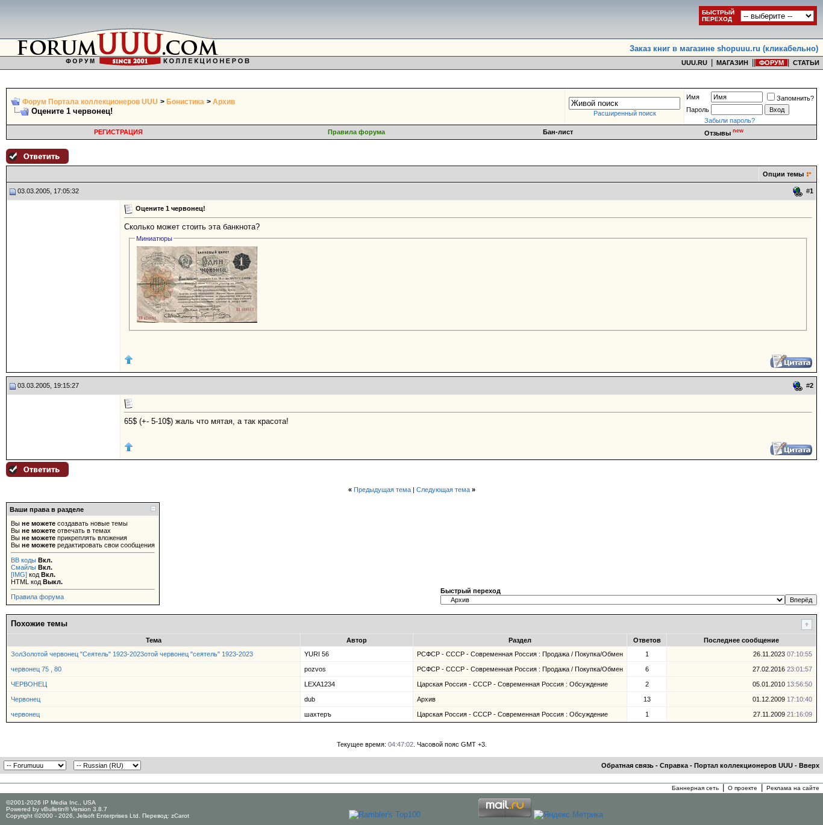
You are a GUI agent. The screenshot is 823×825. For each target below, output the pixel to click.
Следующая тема (443, 489)
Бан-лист (558, 131)
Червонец (25, 699)
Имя (692, 97)
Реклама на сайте (793, 788)
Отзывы (723, 133)
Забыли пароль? (729, 120)
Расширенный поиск (624, 113)
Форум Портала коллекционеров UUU (90, 102)
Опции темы (783, 174)
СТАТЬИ (806, 62)
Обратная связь (627, 765)
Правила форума (356, 131)
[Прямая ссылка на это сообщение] (798, 191)
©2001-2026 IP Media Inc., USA (51, 802)
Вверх (809, 765)
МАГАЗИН (732, 62)
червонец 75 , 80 (36, 669)
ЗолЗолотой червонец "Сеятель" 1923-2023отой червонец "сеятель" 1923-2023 (132, 654)
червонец (25, 714)
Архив (224, 102)
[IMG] (19, 574)
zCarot (180, 815)
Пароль (697, 109)
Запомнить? (795, 98)
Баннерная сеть (695, 788)
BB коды (23, 560)
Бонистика (185, 102)
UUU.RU (694, 62)
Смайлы (23, 567)
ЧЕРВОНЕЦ (29, 684)
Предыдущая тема (382, 489)
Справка (674, 765)
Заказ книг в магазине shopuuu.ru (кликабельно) (724, 48)
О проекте (742, 788)
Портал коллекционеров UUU (743, 765)
